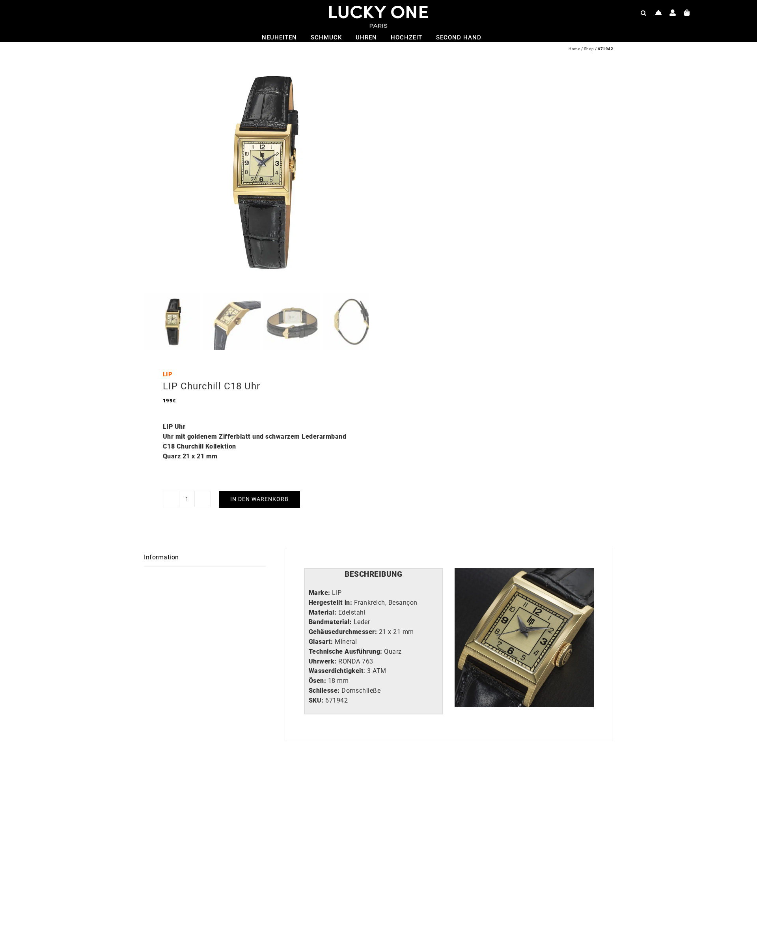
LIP (168, 374)
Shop (589, 49)
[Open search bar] (643, 12)
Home (574, 49)
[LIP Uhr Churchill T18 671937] (481, 789)
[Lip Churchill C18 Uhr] (246, 789)
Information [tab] (161, 557)
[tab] (373, 574)
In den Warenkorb (259, 499)
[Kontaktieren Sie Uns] (658, 12)
